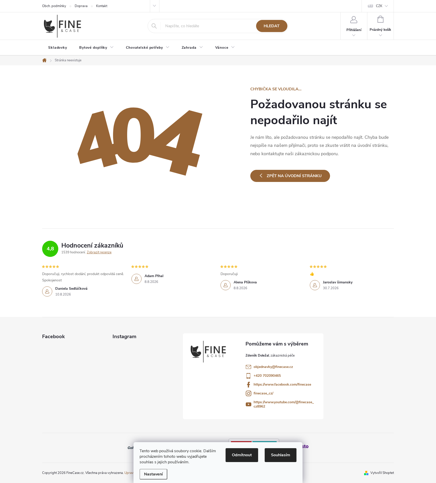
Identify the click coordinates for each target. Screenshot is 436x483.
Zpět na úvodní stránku (294, 176)
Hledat (272, 26)
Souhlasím (280, 455)
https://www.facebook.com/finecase (282, 384)
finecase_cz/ (263, 393)
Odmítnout (242, 455)
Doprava (81, 6)
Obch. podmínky (54, 6)
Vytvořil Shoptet (382, 473)
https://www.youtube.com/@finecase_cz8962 (284, 404)
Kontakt (101, 6)
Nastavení (153, 474)
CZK (379, 6)
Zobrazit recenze (99, 252)
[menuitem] (57, 48)
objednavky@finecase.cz (273, 366)
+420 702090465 (267, 375)
